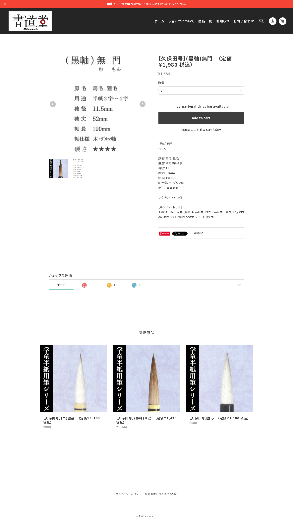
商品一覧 (205, 21)
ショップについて (181, 21)
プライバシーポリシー (128, 494)
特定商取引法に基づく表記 (161, 494)
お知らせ (222, 21)
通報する (199, 233)
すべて (61, 285)
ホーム (159, 21)
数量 (161, 83)
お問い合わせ (243, 21)
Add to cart (201, 117)
